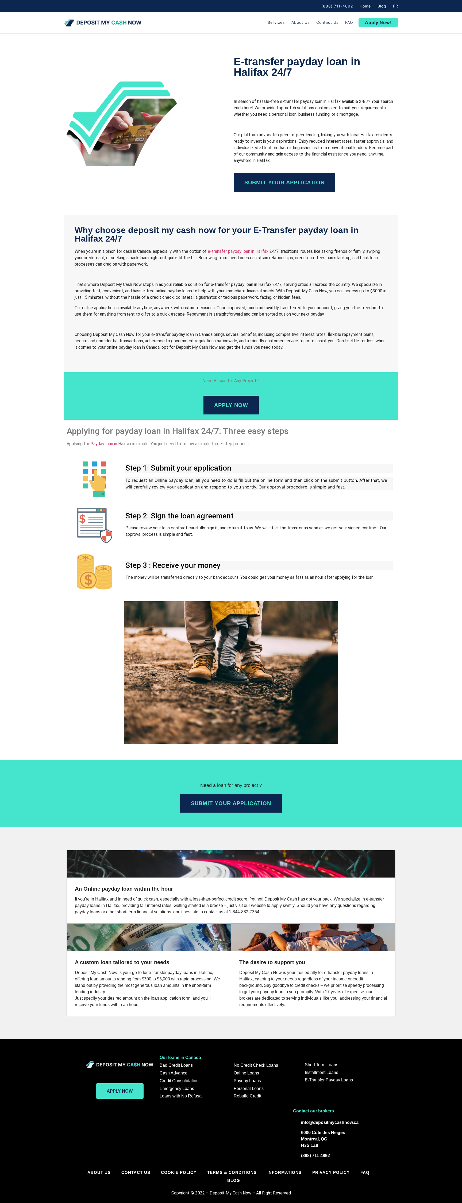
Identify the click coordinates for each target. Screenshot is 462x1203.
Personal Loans (249, 1088)
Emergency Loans (177, 1088)
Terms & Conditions (232, 1172)
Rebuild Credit (247, 1096)
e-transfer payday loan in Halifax (238, 251)
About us (300, 22)
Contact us (327, 22)
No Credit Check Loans (256, 1065)
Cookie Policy (179, 1172)
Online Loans (246, 1073)
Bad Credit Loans (176, 1065)
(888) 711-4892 (337, 6)
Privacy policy (331, 1172)
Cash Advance (173, 1073)
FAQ (349, 22)
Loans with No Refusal (181, 1096)
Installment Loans (321, 1072)
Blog (382, 6)
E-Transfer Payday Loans (329, 1080)
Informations (284, 1172)
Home (365, 6)
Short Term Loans (321, 1064)
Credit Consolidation (179, 1080)
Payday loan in (104, 443)
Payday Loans (247, 1080)
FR (395, 6)
